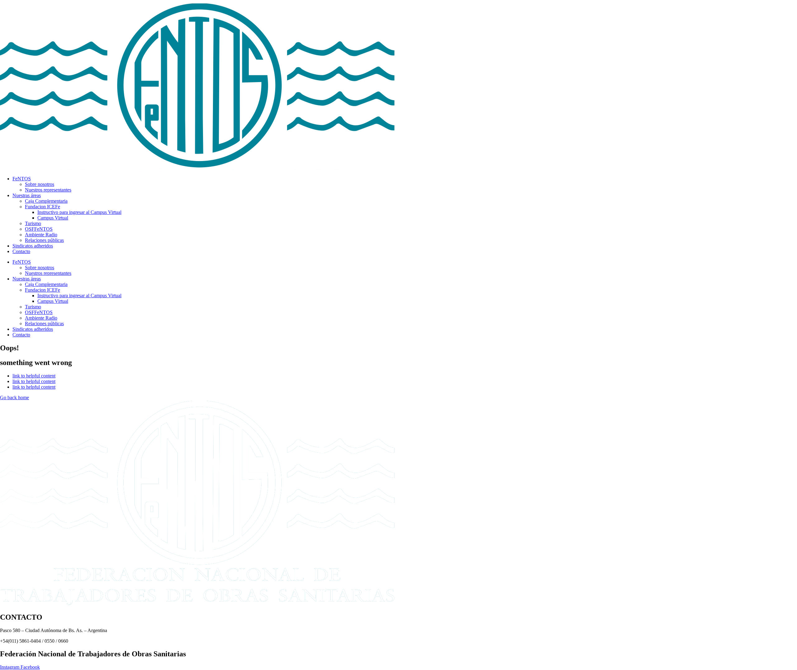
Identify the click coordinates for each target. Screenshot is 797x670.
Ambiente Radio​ (41, 234)
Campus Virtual (52, 217)
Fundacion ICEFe (42, 206)
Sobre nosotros (39, 184)
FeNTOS (21, 178)
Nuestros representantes (48, 189)
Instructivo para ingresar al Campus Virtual (79, 212)
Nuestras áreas (26, 195)
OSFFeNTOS (39, 229)
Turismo (33, 223)
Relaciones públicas (44, 240)
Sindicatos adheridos (32, 245)
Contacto (21, 251)
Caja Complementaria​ (46, 201)
